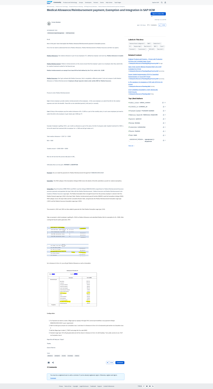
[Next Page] (148, 51)
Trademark (93, 386)
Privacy (61, 386)
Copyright (75, 386)
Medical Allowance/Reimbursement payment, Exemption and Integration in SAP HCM (101, 10)
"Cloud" (161, 46)
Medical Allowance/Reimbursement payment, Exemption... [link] (111, 6)
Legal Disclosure (84, 386)
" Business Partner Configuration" (136, 43)
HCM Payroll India (70, 33)
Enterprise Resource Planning (76, 6)
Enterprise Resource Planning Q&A (140, 86)
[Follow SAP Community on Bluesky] (147, 386)
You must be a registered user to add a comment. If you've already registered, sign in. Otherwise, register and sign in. (83, 375)
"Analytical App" (137, 46)
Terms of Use (67, 386)
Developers (88, 2)
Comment (53, 378)
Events (102, 2)
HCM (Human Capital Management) (56, 33)
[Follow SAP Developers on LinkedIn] (153, 386)
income (63, 355)
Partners (96, 2)
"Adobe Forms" (156, 43)
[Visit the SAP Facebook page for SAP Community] (144, 386)
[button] (159, 25)
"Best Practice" (147, 46)
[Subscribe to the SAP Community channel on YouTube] (150, 386)
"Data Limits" (160, 49)
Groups (81, 2)
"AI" (130, 46)
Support (99, 386)
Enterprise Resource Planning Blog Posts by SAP (144, 63)
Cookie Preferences (108, 386)
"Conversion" (132, 49)
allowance (50, 355)
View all (130, 146)
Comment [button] (120, 362)
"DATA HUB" (151, 49)
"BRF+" (155, 46)
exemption (57, 355)
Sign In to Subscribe (158, 13)
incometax (70, 355)
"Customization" (142, 49)
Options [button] (151, 16)
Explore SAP (155, 2)
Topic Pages (117, 2)
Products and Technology (70, 2)
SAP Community (50, 6)
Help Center (109, 2)
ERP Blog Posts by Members (90, 6)
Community (57, 2)
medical (77, 355)
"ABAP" (148, 43)
